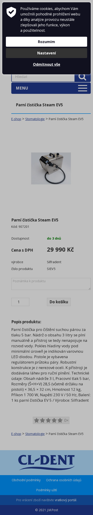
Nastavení (46, 53)
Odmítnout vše (46, 64)
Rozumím (46, 41)
